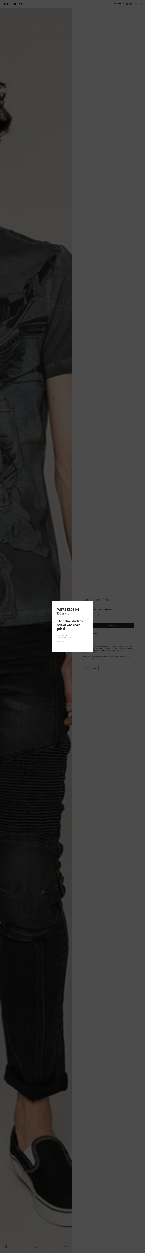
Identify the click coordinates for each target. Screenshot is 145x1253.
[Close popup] (86, 607)
